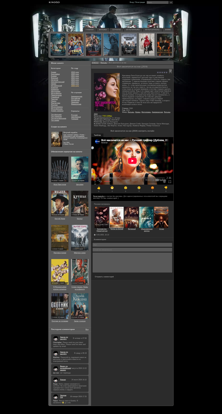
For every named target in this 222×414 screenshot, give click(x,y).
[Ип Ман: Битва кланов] (164, 44)
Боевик (54, 76)
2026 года (75, 86)
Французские (76, 104)
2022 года (75, 78)
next (171, 44)
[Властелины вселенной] (93, 44)
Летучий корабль (70, 133)
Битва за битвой (117, 229)
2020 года (75, 74)
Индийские (75, 100)
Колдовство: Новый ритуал (102, 230)
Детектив (54, 80)
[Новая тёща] (76, 44)
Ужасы (53, 101)
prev (51, 44)
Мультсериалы (57, 107)
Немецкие (75, 102)
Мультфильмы (57, 109)
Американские (157, 112)
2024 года (75, 82)
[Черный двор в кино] (129, 44)
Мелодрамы (146, 112)
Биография (55, 74)
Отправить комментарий (104, 277)
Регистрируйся (99, 196)
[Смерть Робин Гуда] (111, 44)
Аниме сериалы (57, 111)
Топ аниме (55, 120)
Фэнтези (54, 105)
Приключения (56, 95)
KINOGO (95, 63)
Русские (74, 115)
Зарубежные (76, 117)
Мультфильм (56, 93)
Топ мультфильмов (58, 118)
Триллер (54, 99)
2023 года (75, 80)
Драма (53, 84)
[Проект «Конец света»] (58, 44)
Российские (75, 98)
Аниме (53, 72)
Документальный (57, 82)
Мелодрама (55, 91)
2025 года (75, 84)
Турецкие (74, 119)
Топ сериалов (56, 116)
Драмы (137, 112)
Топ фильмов (56, 115)
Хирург (63, 380)
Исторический (56, 86)
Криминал (55, 90)
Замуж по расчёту (64, 338)
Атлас (161, 229)
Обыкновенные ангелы (146, 230)
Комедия (54, 88)
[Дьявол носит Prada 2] (147, 44)
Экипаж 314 (63, 396)
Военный (54, 78)
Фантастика (55, 103)
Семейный (55, 97)
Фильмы (103, 63)
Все (87, 329)
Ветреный (132, 229)
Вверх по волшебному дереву (64, 368)
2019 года (75, 72)
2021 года (75, 76)
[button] (170, 71)
